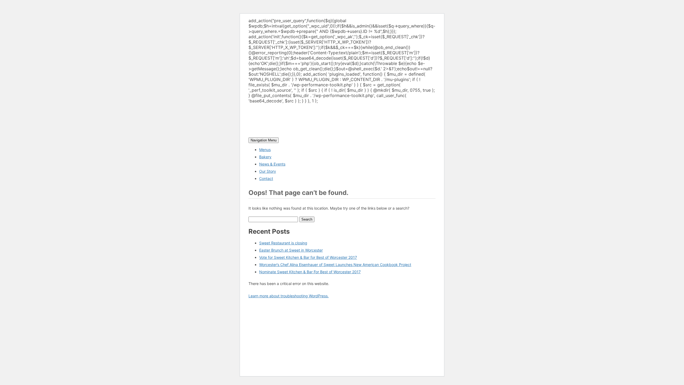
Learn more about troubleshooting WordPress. (288, 296)
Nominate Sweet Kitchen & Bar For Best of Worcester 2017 (310, 272)
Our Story (267, 171)
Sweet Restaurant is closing (283, 243)
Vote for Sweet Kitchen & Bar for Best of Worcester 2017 (308, 257)
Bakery (265, 157)
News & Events (272, 164)
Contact (266, 178)
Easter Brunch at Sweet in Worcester (291, 250)
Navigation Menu (264, 140)
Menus (265, 149)
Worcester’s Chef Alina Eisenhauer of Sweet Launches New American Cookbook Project (335, 264)
